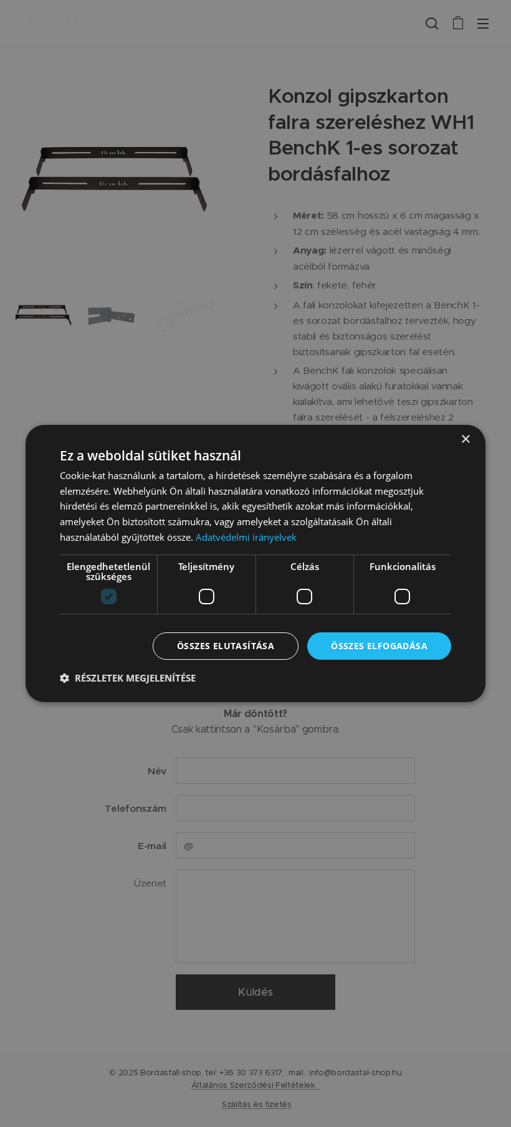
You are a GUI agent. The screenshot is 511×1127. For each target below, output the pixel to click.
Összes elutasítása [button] (225, 646)
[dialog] (255, 564)
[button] (128, 677)
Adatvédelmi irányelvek (246, 537)
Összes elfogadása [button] (379, 646)
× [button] (465, 439)
